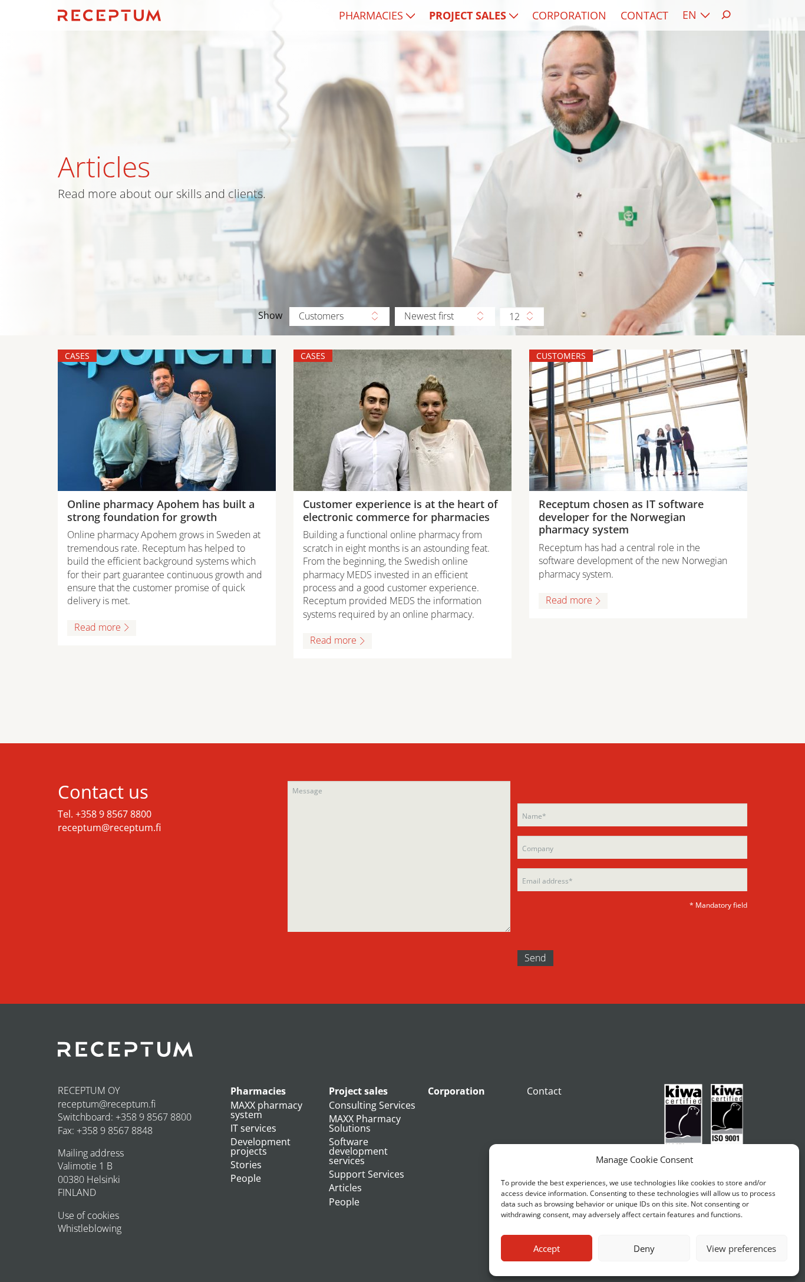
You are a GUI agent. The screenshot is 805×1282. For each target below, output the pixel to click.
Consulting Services (372, 1105)
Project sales (467, 15)
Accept (546, 1248)
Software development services (358, 1151)
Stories (246, 1164)
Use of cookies (88, 1215)
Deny (644, 1248)
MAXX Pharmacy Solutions (365, 1123)
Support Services (366, 1174)
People (245, 1178)
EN (689, 15)
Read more (97, 627)
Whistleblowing (89, 1228)
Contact (644, 15)
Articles (345, 1187)
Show (270, 315)
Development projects (260, 1146)
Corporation (569, 15)
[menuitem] (377, 15)
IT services (253, 1128)
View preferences (741, 1248)
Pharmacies (371, 15)
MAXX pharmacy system (266, 1109)
